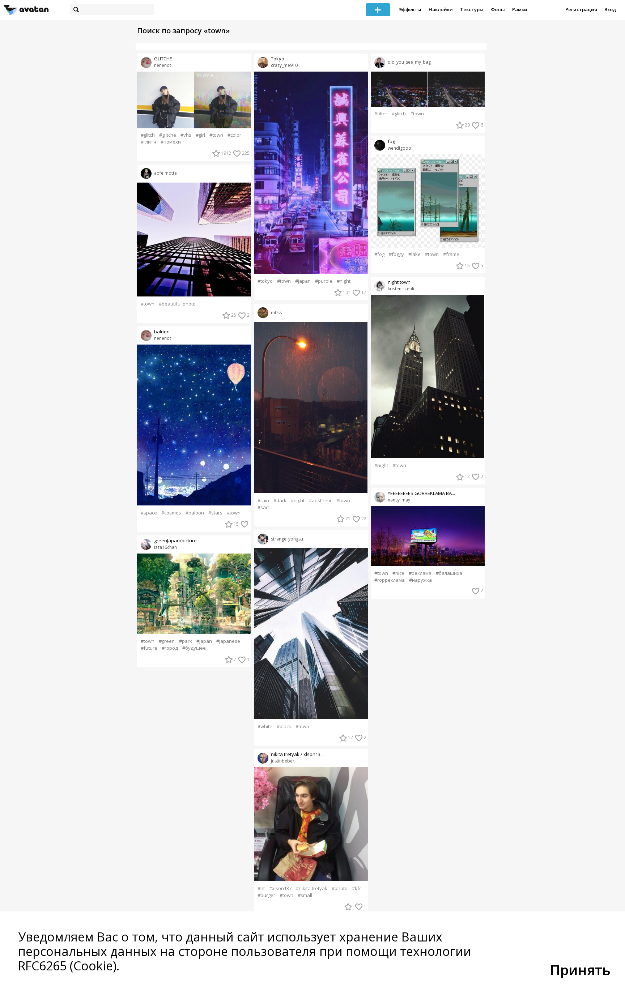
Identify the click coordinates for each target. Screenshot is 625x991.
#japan (204, 641)
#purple (323, 281)
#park (185, 641)
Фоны (498, 9)
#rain (263, 500)
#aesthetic (320, 500)
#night (343, 281)
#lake (414, 254)
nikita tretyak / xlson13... (297, 754)
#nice (398, 573)
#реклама (420, 573)
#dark (279, 500)
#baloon (195, 513)
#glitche (167, 135)
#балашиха (449, 573)
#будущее (194, 648)
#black (284, 726)
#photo (340, 888)
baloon (162, 331)
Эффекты (410, 9)
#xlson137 (280, 888)
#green (167, 641)
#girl (200, 135)
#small (305, 895)
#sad (263, 507)
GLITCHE (163, 58)
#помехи (171, 142)
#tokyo (265, 281)
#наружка (420, 580)
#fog (379, 254)
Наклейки (441, 9)
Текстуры (472, 9)
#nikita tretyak (311, 888)
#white (265, 726)
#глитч (148, 142)
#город (170, 648)
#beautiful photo (177, 304)
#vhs (185, 135)
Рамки (519, 9)
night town (399, 282)
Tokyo (277, 58)
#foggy (396, 254)
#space (149, 513)
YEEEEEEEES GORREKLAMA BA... (421, 493)
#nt (261, 888)
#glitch (148, 135)
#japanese (228, 641)
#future (149, 648)
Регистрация (581, 9)
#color (234, 135)
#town (216, 135)
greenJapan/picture (175, 540)
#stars (215, 513)
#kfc (356, 888)
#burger (266, 895)
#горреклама (389, 580)
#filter (380, 113)
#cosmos (171, 513)
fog (391, 141)
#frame (451, 254)
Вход (610, 9)
